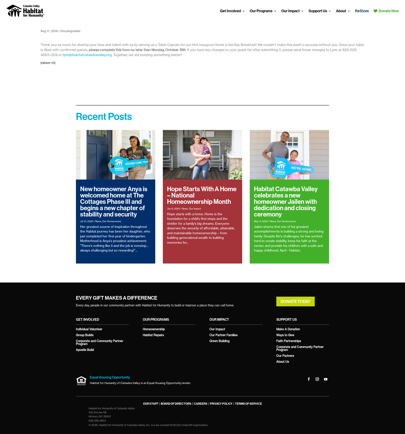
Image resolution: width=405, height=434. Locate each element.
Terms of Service (248, 404)
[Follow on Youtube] (325, 379)
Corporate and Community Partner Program (99, 342)
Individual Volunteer (89, 329)
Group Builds (84, 335)
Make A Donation (288, 329)
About (341, 11)
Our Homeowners (111, 221)
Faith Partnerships (288, 341)
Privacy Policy (221, 404)
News (98, 221)
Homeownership (154, 329)
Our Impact (290, 11)
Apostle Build (85, 350)
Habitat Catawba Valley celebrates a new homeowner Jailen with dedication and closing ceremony (286, 201)
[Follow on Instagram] (317, 379)
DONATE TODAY (295, 301)
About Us (282, 361)
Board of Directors (176, 404)
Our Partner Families (223, 335)
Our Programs (261, 11)
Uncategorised (70, 31)
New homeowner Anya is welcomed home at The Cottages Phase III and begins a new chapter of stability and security (113, 201)
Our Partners (285, 355)
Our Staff (150, 404)
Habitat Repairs (153, 335)
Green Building (219, 341)
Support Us (318, 11)
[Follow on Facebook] (308, 379)
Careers (200, 404)
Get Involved (230, 11)
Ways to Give (285, 335)
